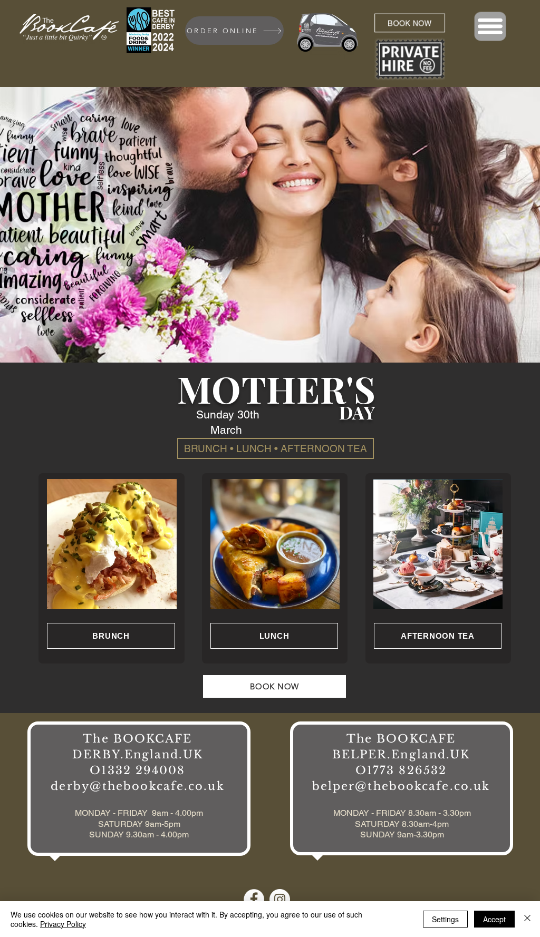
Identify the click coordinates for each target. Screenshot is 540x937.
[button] (490, 26)
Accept (494, 919)
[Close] (527, 919)
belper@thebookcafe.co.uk (401, 786)
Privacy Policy (63, 924)
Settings (445, 919)
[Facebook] (254, 899)
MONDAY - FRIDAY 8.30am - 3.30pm (402, 813)
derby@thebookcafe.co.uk (137, 786)
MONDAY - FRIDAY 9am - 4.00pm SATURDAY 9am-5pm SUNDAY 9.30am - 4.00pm (139, 824)
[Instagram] (279, 899)
